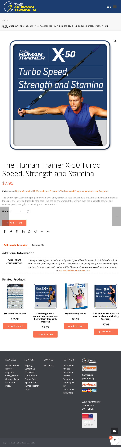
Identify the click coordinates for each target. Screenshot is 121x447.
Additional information (16, 245)
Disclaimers (30, 372)
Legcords (9, 372)
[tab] (15, 245)
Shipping (28, 365)
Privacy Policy (30, 379)
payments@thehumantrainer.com (74, 270)
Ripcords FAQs (31, 382)
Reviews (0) (38, 245)
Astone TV (49, 365)
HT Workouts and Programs (45, 191)
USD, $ (87, 421)
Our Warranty (30, 375)
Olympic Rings (12, 379)
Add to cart (16, 223)
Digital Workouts (45, 26)
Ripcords (9, 368)
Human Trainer (12, 365)
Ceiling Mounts (12, 375)
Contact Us (29, 368)
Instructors (68, 392)
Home (4, 26)
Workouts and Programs (22, 26)
